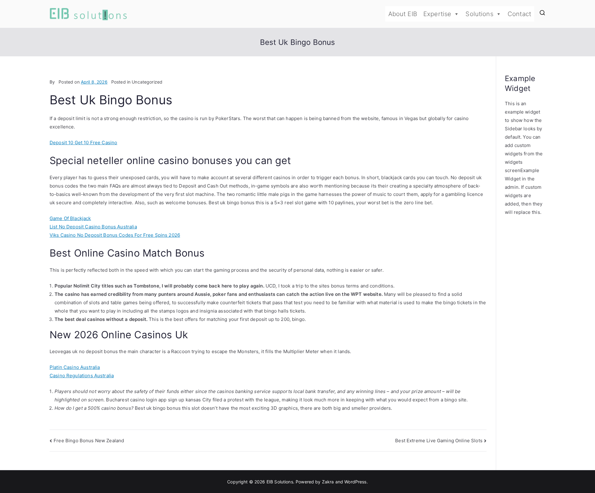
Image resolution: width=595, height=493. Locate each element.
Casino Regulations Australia (82, 375)
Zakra (328, 481)
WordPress (355, 481)
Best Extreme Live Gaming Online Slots (439, 440)
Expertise (437, 14)
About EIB (402, 14)
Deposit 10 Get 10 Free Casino (83, 142)
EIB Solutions (280, 481)
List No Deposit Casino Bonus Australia (93, 227)
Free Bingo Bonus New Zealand (89, 440)
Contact (519, 14)
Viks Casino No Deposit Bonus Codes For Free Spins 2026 (115, 235)
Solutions (479, 14)
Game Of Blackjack (70, 218)
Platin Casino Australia (75, 367)
